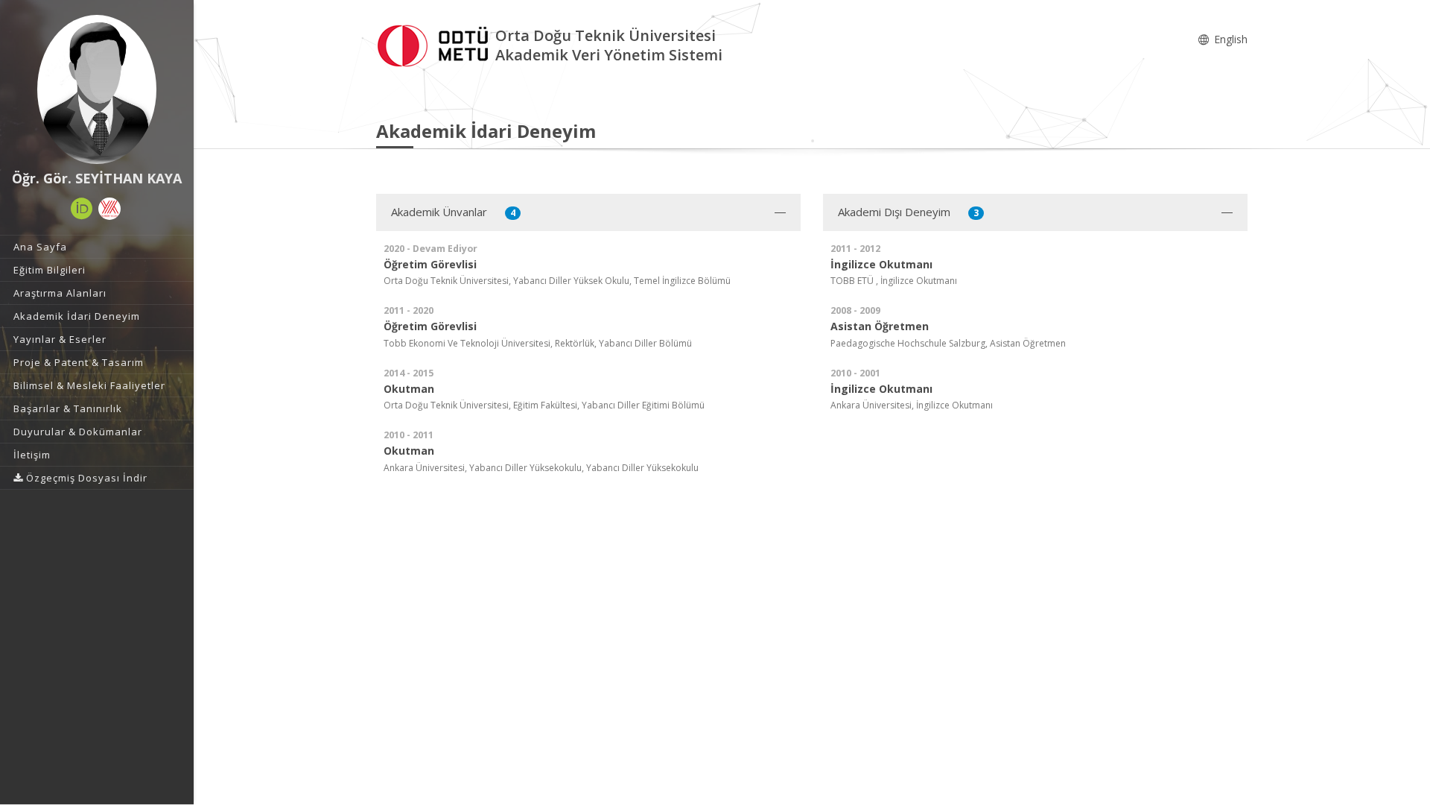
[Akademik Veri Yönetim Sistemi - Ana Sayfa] (435, 44)
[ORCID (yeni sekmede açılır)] (82, 209)
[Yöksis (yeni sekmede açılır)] (109, 209)
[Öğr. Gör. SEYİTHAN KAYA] (97, 89)
